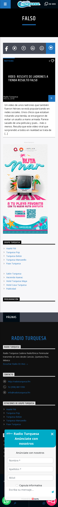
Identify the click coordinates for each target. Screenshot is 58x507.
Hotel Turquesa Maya (16, 281)
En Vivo (52, 4)
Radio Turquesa (11, 96)
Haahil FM (11, 248)
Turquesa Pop (13, 252)
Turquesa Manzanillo (16, 259)
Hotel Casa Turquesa (16, 285)
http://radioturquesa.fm (19, 381)
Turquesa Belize (14, 256)
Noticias (9, 60)
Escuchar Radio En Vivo (14, 363)
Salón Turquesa (13, 273)
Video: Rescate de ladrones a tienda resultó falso (28, 78)
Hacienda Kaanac (14, 277)
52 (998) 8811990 (16, 387)
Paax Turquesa (13, 263)
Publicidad (11, 288)
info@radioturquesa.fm (19, 392)
